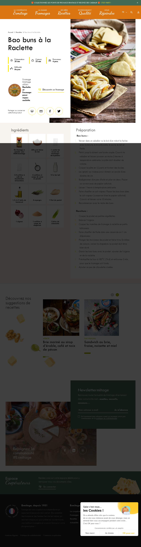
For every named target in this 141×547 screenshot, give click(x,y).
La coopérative (20, 12)
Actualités (74, 522)
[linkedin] (74, 450)
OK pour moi (129, 533)
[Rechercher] (131, 12)
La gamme (42, 12)
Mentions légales (11, 535)
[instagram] (83, 450)
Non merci (90, 533)
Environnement (85, 12)
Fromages (74, 515)
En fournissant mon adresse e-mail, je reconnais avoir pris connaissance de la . (103, 417)
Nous (106, 12)
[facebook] (65, 450)
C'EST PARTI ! (106, 3)
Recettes (19, 32)
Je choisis (109, 533)
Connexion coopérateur (52, 535)
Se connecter (49, 486)
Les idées (64, 12)
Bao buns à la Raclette (32, 32)
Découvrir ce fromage (53, 89)
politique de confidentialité (106, 418)
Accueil (10, 32)
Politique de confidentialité (30, 535)
